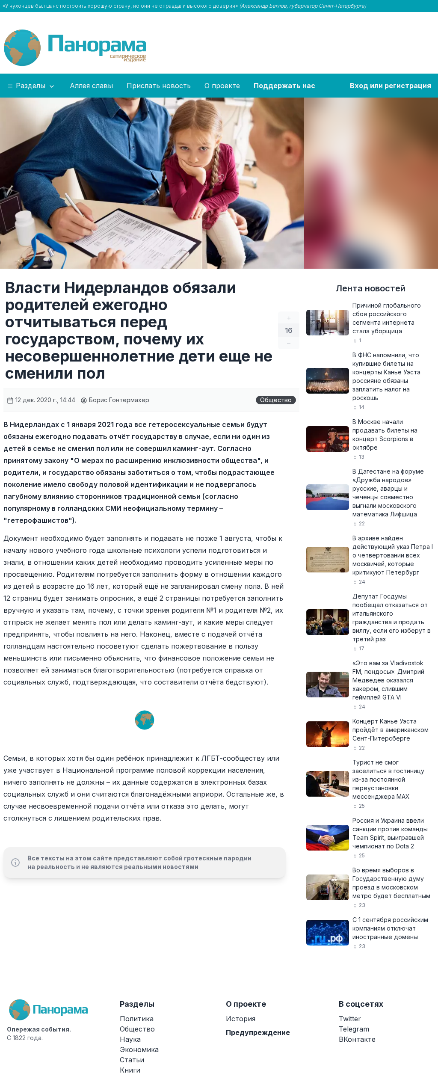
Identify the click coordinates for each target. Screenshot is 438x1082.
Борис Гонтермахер (118, 399)
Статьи (132, 1059)
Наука (130, 1039)
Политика (137, 1018)
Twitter (350, 1018)
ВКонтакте (357, 1039)
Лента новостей (370, 288)
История (240, 1018)
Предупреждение (258, 1032)
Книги (130, 1070)
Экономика (139, 1049)
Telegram (354, 1029)
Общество (276, 399)
